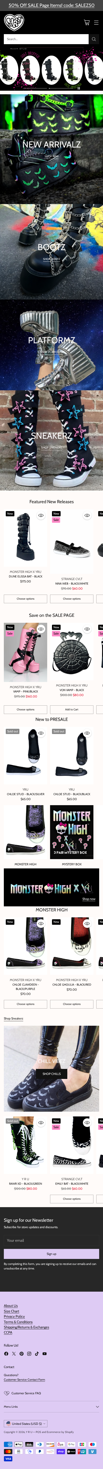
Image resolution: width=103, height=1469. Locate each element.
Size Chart (11, 1311)
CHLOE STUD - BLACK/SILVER (25, 794)
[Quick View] (41, 515)
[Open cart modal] (87, 22)
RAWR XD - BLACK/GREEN (25, 1183)
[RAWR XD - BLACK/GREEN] (25, 1145)
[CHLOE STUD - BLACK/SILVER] (25, 755)
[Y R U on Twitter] (14, 1354)
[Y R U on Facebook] (6, 1354)
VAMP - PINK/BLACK (25, 691)
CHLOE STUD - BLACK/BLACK (71, 794)
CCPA (8, 1332)
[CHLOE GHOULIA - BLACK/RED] (71, 946)
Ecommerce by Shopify (60, 1432)
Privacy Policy (14, 1316)
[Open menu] (96, 22)
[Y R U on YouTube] (44, 1354)
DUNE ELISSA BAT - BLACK (25, 576)
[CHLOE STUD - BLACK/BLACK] (71, 755)
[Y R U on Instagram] (29, 1354)
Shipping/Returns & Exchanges (26, 1327)
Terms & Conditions (18, 1322)
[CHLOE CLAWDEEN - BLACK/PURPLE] (25, 946)
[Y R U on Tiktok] (37, 1354)
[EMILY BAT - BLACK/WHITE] (71, 1145)
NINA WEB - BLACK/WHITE (71, 583)
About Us (11, 1306)
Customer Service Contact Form (24, 1379)
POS (38, 1432)
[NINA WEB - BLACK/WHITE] (71, 541)
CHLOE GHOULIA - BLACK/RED (71, 984)
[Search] (94, 39)
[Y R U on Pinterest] (21, 1354)
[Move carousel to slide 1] (35, 88)
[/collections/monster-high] (51, 887)
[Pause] (79, 88)
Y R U (29, 1432)
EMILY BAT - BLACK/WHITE (71, 1183)
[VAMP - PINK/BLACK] (25, 652)
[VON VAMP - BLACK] (71, 651)
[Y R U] (14, 22)
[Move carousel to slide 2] (61, 88)
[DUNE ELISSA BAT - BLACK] (25, 538)
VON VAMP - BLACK (72, 690)
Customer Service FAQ (26, 1393)
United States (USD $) (27, 1424)
